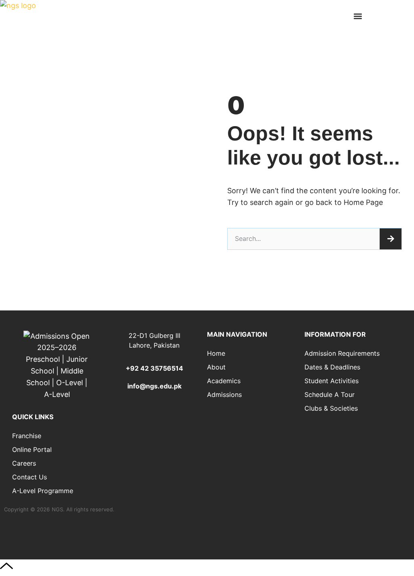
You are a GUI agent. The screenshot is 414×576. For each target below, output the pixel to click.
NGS (57, 509)
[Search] (390, 238)
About (216, 367)
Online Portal (32, 449)
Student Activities (331, 381)
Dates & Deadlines (332, 367)
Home (216, 353)
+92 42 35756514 (154, 368)
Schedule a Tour (329, 394)
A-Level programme (42, 491)
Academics (224, 381)
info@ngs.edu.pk (154, 386)
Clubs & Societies (331, 408)
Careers (24, 463)
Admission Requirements (342, 353)
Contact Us (29, 477)
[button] (358, 16)
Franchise (26, 436)
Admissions (224, 394)
